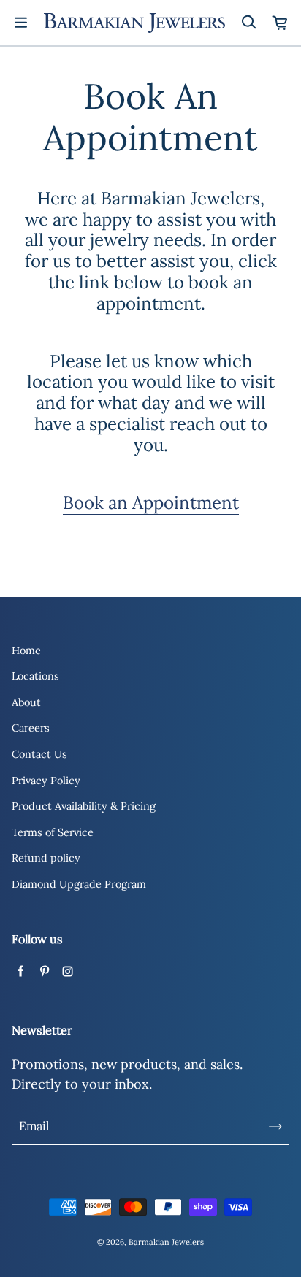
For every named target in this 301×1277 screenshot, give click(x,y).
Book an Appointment (151, 502)
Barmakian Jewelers (166, 1242)
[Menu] (20, 22)
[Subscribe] (275, 1126)
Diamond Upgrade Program (79, 884)
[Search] (248, 22)
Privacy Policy (46, 780)
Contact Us (39, 754)
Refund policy (46, 857)
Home (26, 650)
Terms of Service (53, 832)
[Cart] (280, 22)
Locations (35, 676)
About (26, 702)
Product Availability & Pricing (84, 806)
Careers (31, 728)
